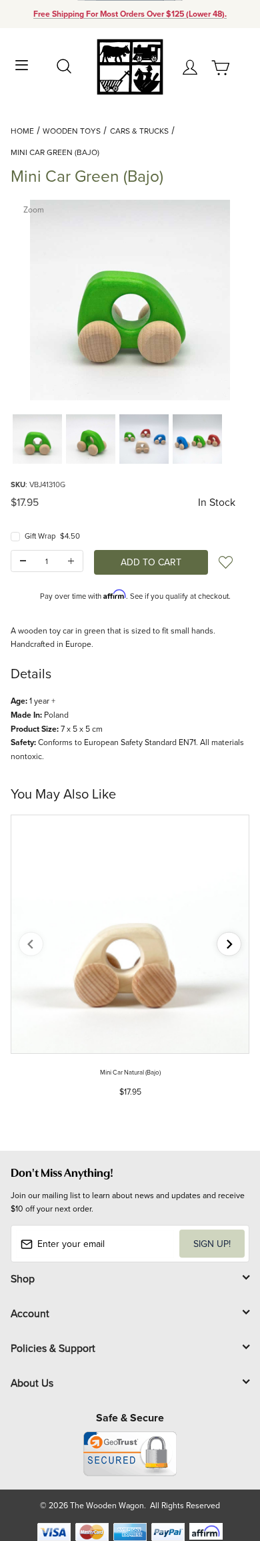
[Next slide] (229, 944)
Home (22, 130)
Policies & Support (53, 1348)
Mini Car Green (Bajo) (55, 152)
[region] (130, 439)
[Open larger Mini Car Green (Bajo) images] (130, 300)
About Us (32, 1382)
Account (30, 1313)
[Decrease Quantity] (23, 561)
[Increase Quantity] (71, 561)
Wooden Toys (72, 130)
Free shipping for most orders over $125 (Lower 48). (130, 14)
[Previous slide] (31, 944)
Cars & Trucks (139, 130)
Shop (23, 1278)
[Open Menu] (21, 63)
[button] (37, 439)
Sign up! (212, 1243)
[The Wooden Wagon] (130, 66)
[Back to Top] (224, 1468)
